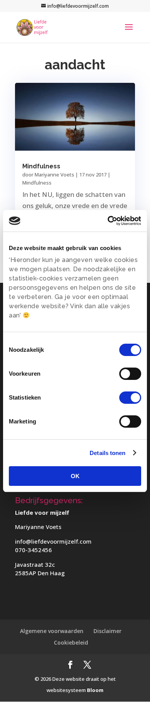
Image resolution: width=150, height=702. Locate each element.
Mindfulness (41, 166)
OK (75, 476)
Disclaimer (107, 631)
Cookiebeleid (71, 642)
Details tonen (107, 453)
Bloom (95, 690)
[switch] (130, 374)
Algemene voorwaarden (51, 631)
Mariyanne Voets (54, 174)
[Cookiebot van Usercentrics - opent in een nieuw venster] (108, 221)
